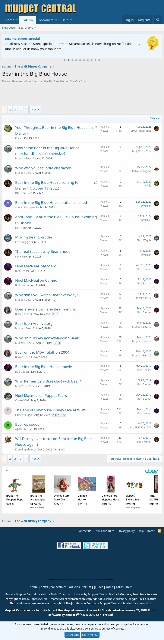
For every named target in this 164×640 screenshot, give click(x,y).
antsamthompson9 (26, 207)
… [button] (20, 109)
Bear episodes (27, 424)
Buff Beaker (22, 271)
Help (65, 20)
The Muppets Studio (35, 599)
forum (86, 587)
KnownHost (144, 603)
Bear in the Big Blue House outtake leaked (51, 202)
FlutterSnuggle (23, 415)
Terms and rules (104, 531)
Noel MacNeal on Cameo (36, 280)
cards (119, 587)
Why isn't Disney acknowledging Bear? (47, 337)
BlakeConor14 (143, 298)
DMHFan (20, 193)
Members (46, 20)
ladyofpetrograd (141, 171)
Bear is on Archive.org (34, 323)
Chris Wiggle (22, 242)
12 (64, 414)
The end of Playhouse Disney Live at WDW (50, 410)
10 (99, 60)
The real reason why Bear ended (42, 251)
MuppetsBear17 (24, 158)
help (129, 587)
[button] (17, 20)
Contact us (84, 531)
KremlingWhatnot (25, 449)
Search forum (27, 27)
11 (59, 414)
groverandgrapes (141, 130)
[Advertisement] (82, 95)
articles (74, 587)
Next (34, 109)
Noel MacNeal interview (35, 265)
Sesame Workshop (114, 599)
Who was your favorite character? (43, 167)
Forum (27, 20)
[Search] (158, 19)
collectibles (58, 587)
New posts (9, 27)
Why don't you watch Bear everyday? (46, 294)
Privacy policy (126, 531)
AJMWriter (21, 429)
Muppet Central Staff (101, 594)
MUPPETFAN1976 (140, 427)
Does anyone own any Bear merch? (45, 309)
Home (9, 20)
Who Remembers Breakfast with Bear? (48, 381)
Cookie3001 (22, 400)
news (44, 587)
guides (98, 587)
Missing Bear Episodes (34, 237)
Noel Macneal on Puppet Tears (41, 395)
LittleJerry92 (144, 442)
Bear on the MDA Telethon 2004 (42, 352)
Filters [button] (153, 118)
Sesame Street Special (22, 38)
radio (109, 587)
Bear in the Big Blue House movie (43, 366)
